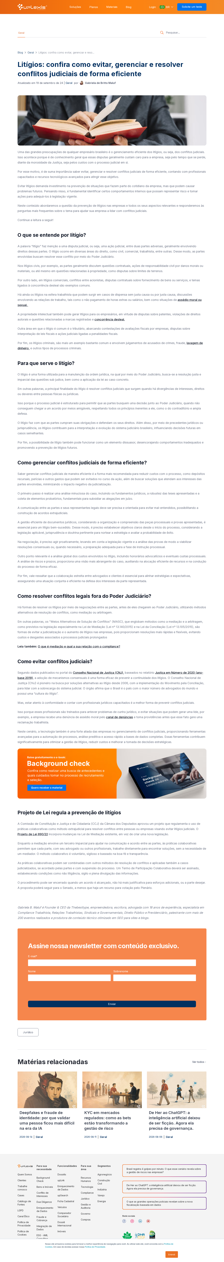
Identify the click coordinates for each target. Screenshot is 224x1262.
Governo (85, 1213)
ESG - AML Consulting (42, 1237)
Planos (93, 7)
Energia (102, 1201)
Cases (21, 1195)
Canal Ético (24, 1216)
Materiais (111, 7)
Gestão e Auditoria (86, 1206)
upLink (61, 1180)
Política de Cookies (23, 1233)
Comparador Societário (64, 1215)
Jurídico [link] (28, 1032)
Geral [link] (21, 32)
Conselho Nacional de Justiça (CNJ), (98, 672)
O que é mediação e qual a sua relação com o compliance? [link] (79, 646)
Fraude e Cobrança (42, 1219)
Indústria (102, 1189)
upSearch (63, 1195)
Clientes (22, 1180)
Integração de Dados (44, 1228)
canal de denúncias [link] (119, 717)
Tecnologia (87, 1186)
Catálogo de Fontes (24, 1203)
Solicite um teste (192, 6)
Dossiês (62, 1174)
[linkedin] (141, 1222)
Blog (128, 7)
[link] (98, 83)
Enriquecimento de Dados (45, 1209)
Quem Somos (25, 1174)
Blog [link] (20, 52)
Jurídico (85, 1198)
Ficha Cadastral (66, 1201)
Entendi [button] (171, 1254)
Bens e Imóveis (45, 1186)
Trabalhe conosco (22, 1188)
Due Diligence (44, 1202)
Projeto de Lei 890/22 (33, 834)
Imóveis (62, 1231)
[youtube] (149, 1222)
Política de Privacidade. (95, 1246)
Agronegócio (105, 1174)
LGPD (20, 1210)
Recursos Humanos (86, 1179)
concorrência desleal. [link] (109, 319)
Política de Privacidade (24, 1224)
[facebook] (125, 1222)
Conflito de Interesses (43, 1194)
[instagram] (133, 1222)
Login (152, 7)
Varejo (101, 1195)
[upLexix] (32, 7)
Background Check (43, 1179)
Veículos (62, 1207)
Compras (86, 1219)
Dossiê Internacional (64, 1224)
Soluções (75, 7)
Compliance (87, 1192)
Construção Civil (104, 1182)
